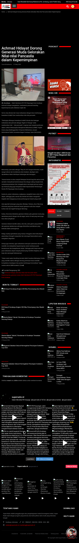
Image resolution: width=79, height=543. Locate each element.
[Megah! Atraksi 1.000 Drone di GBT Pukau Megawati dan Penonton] (59, 143)
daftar (16, 380)
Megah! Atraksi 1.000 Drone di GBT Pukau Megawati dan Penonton (59, 155)
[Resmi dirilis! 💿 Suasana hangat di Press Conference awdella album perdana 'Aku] (7, 487)
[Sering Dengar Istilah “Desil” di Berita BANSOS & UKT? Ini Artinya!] (59, 184)
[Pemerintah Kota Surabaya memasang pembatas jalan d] (39, 443)
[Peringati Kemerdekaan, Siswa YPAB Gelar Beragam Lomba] (51, 381)
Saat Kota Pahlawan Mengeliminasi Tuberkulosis (63, 336)
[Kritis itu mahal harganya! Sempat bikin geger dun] (14, 443)
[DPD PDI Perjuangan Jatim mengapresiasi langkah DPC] (39, 417)
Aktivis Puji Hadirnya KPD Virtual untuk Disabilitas (63, 353)
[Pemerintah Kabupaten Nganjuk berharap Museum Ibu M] (14, 417)
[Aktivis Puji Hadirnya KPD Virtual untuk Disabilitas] (51, 356)
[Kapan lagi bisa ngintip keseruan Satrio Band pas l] (64, 417)
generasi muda (15, 275)
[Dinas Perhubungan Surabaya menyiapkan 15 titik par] (64, 443)
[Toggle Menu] (14, 6)
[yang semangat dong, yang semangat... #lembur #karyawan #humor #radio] (46, 487)
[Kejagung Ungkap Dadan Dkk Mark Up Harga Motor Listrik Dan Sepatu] (51, 224)
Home (3, 12)
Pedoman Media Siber (41, 533)
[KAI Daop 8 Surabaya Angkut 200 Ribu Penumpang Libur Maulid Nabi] (23, 295)
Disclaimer (15, 533)
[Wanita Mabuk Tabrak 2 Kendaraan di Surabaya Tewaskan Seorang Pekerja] (23, 324)
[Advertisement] (39, 28)
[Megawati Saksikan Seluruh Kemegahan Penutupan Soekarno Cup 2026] (23, 352)
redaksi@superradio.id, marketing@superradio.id (20, 525)
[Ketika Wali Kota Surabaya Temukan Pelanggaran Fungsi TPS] (51, 326)
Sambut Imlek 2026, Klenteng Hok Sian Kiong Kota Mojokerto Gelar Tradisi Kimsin (63, 259)
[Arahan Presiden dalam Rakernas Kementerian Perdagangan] (51, 290)
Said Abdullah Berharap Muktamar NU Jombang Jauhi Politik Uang (29, 2)
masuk (9, 380)
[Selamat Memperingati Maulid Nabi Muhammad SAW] (59, 112)
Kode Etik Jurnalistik (26, 533)
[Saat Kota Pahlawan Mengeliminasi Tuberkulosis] (51, 338)
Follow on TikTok (71, 466)
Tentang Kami (55, 533)
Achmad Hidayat (10, 272)
